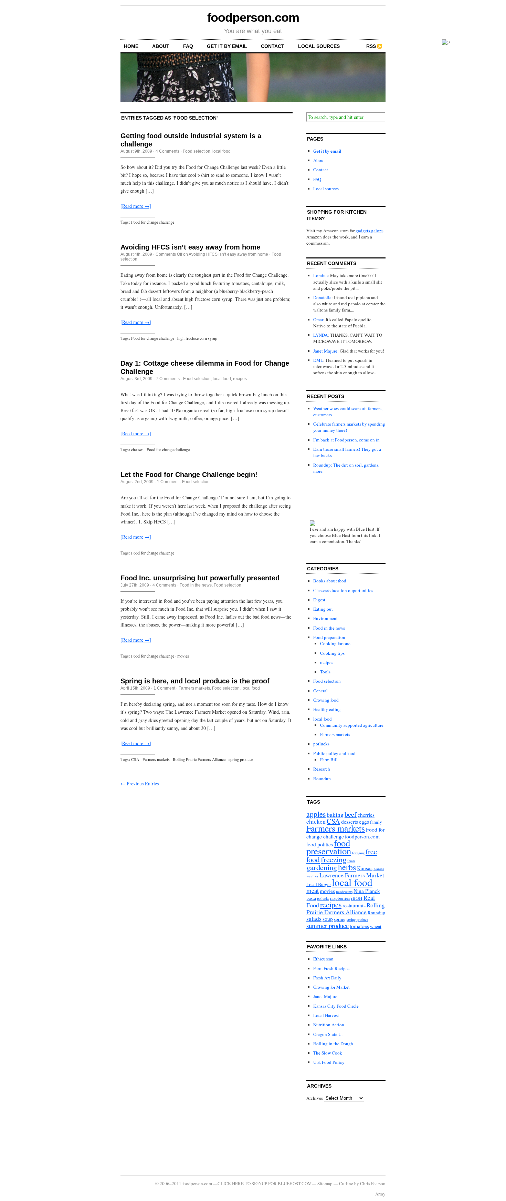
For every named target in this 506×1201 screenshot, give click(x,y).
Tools (325, 672)
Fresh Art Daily (327, 978)
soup (328, 918)
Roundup (322, 778)
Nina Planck (367, 890)
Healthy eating (327, 709)
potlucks (321, 744)
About (160, 46)
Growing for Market (331, 987)
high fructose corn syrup (197, 338)
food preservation (328, 847)
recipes (240, 378)
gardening (321, 867)
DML (318, 360)
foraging (358, 853)
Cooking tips (332, 653)
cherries (366, 814)
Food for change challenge (152, 222)
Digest (319, 600)
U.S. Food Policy (329, 1062)
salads (313, 919)
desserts (349, 821)
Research (321, 769)
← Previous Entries (139, 783)
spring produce (241, 759)
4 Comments (167, 151)
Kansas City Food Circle (336, 1006)
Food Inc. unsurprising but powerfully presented (200, 578)
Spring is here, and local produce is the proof (195, 681)
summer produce (327, 925)
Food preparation (329, 637)
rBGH (356, 898)
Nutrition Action (328, 1024)
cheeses (137, 449)
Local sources (319, 46)
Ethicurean (323, 959)
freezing (333, 859)
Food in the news (196, 585)
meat (312, 890)
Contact (272, 46)
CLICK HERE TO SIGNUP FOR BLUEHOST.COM (265, 1183)
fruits (351, 860)
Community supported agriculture (351, 725)
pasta (311, 898)
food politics (319, 844)
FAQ (188, 46)
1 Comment (168, 481)
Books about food (329, 581)
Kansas (364, 868)
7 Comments (168, 378)
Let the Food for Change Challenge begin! (188, 474)
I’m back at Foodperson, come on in (346, 440)
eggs (364, 821)
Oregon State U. (327, 1034)
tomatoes (359, 926)
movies (183, 656)
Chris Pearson (373, 1183)
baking (335, 814)
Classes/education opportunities (343, 590)
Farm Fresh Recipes (331, 968)
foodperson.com (253, 17)
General (320, 691)
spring (340, 919)
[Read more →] (135, 206)
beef (351, 814)
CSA (135, 759)
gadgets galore (369, 230)
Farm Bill (329, 759)
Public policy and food (334, 753)
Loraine (320, 275)
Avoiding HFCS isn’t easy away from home (190, 247)
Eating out (323, 609)
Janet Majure (325, 351)
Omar (318, 319)
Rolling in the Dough (333, 1043)
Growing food (326, 700)
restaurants (354, 905)
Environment (325, 618)
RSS (371, 46)
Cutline (346, 1183)
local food (221, 151)
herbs (347, 867)
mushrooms (344, 891)
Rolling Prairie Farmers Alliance (199, 759)
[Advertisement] (337, 1138)
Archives (314, 1098)
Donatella (322, 297)
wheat (375, 926)
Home (131, 46)
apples (316, 814)
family (376, 822)
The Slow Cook (327, 1053)
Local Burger (318, 884)
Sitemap (325, 1183)
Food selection (196, 151)
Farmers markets (194, 688)
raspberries (340, 898)
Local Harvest (326, 1015)
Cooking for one (335, 643)
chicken (316, 821)
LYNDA (320, 335)
